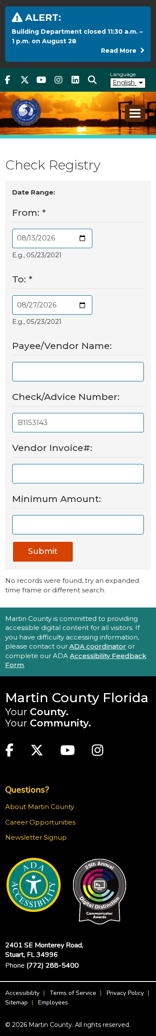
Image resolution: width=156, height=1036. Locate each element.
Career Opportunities (40, 822)
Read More (122, 50)
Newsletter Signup (36, 837)
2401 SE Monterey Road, (44, 949)
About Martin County (39, 807)
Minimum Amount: (56, 498)
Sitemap (16, 1002)
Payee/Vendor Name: (62, 345)
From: (29, 212)
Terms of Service (73, 993)
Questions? (27, 790)
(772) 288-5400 (52, 965)
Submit (43, 551)
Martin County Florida (77, 698)
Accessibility (22, 993)
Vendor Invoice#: (52, 447)
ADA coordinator (97, 646)
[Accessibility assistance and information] (33, 885)
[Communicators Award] (99, 891)
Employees (53, 1002)
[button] (92, 80)
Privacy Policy (125, 993)
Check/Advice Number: (66, 396)
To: (22, 279)
